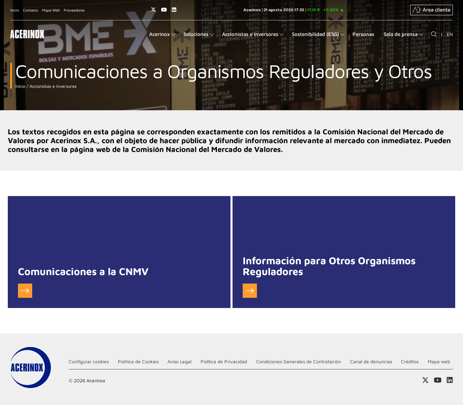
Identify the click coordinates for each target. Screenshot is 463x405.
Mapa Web (51, 10)
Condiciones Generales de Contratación (298, 361)
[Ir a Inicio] (27, 34)
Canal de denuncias (371, 361)
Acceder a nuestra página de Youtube (164, 9)
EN (450, 34)
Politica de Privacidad (224, 361)
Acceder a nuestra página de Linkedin (174, 9)
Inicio (14, 10)
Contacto (30, 10)
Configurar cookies (89, 361)
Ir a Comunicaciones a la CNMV (25, 291)
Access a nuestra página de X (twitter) (153, 9)
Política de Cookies (138, 361)
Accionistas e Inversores (52, 86)
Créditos (410, 361)
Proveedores (74, 10)
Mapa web (439, 361)
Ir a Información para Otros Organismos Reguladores (250, 291)
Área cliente (436, 10)
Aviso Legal (179, 361)
